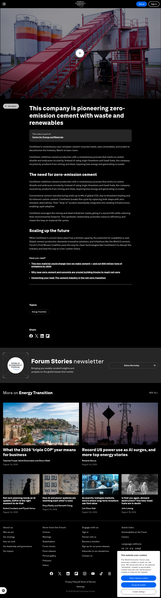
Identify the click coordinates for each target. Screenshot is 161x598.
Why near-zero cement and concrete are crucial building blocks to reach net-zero (75, 272)
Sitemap (81, 586)
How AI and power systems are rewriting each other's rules (59, 499)
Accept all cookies (139, 585)
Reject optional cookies (138, 578)
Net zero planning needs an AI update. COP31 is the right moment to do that (19, 501)
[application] (80, 53)
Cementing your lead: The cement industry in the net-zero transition (68, 278)
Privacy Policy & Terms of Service (80, 582)
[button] (80, 53)
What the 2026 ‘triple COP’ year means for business (39, 452)
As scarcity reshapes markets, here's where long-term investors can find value (100, 501)
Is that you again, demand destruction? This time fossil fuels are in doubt (137, 501)
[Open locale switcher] (3, 590)
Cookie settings (139, 592)
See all (153, 393)
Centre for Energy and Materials (47, 137)
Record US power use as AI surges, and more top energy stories (118, 452)
